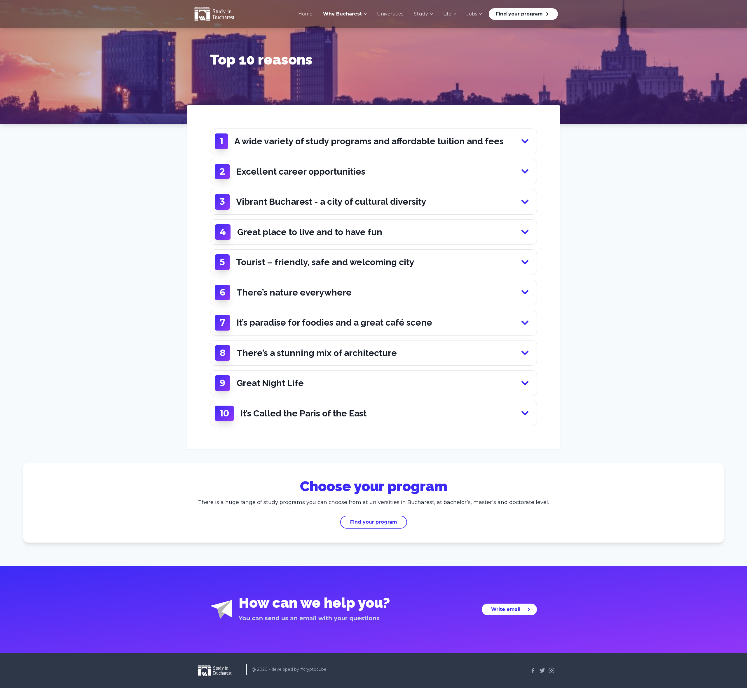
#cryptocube (313, 669)
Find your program (519, 14)
